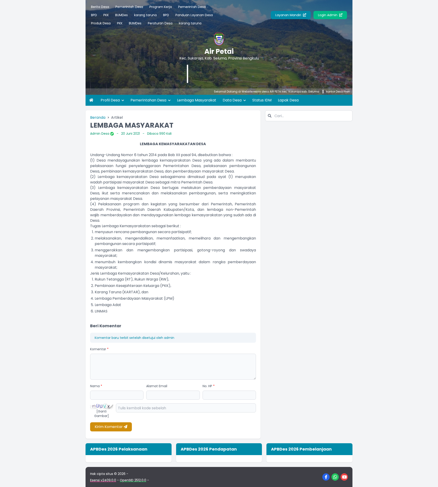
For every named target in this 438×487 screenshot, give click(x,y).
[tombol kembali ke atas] (428, 477)
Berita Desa (100, 7)
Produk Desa (101, 23)
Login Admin (328, 15)
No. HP (209, 386)
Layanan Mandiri (288, 15)
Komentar (99, 349)
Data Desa (232, 100)
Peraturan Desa (160, 23)
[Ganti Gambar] (101, 413)
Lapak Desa (288, 100)
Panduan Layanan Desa (194, 15)
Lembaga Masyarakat (196, 100)
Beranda (97, 117)
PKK (106, 15)
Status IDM (261, 100)
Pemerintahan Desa (148, 100)
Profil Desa (111, 100)
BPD (94, 15)
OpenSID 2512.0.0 (133, 480)
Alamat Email (156, 386)
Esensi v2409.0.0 (103, 480)
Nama (96, 386)
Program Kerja (160, 7)
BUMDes (121, 15)
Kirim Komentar (109, 426)
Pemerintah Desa (129, 7)
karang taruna (145, 15)
